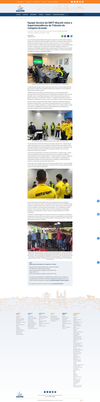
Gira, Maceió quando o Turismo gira (55, 320)
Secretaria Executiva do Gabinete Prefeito (77, 343)
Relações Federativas (77, 336)
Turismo (74, 362)
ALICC (74, 372)
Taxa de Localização (43, 321)
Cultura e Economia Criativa (77, 326)
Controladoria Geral (77, 324)
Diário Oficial (36, 1)
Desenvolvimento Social (77, 322)
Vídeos (63, 325)
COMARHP (75, 374)
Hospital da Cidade (19, 334)
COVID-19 (44, 1)
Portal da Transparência (20, 322)
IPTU (40, 319)
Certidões (41, 322)
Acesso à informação (53, 1)
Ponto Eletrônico (31, 325)
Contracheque (30, 321)
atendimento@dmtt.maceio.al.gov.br (59, 280)
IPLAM (74, 384)
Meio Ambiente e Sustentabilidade (76, 381)
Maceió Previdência (77, 379)
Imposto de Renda (31, 322)
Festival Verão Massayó (55, 318)
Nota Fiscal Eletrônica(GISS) (44, 323)
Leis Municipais (19, 333)
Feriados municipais (32, 317)
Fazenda (75, 330)
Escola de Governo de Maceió (77, 377)
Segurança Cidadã (76, 348)
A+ (98, 238)
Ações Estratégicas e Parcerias (77, 320)
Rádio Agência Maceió (66, 321)
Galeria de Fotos (65, 317)
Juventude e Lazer (76, 369)
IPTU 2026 (18, 323)
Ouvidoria (28, 1)
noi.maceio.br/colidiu (57, 283)
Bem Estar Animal (76, 366)
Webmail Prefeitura (31, 324)
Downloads (64, 322)
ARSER (74, 373)
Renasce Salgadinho (77, 386)
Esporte (74, 363)
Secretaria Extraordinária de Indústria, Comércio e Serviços (78, 346)
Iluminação (75, 383)
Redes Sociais (18, 332)
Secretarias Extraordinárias (78, 364)
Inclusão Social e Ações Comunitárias (77, 368)
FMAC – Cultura (76, 328)
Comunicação (75, 323)
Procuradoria (75, 340)
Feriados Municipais (20, 319)
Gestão (74, 318)
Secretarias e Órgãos (58, 14)
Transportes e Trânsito (77, 385)
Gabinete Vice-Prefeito (77, 339)
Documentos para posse (32, 328)
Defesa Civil (75, 375)
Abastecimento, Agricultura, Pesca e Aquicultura (77, 357)
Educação (75, 329)
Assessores (64, 319)
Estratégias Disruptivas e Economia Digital (78, 351)
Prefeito (17, 317)
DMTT (30, 263)
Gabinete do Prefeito (77, 338)
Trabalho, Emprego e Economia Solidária (77, 360)
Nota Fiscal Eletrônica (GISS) (20, 325)
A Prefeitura (18, 316)
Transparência (20, 1)
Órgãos (74, 370)
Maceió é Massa (54, 316)
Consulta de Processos (32, 323)
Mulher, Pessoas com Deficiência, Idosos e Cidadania (77, 354)
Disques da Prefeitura (20, 330)
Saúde (74, 341)
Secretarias (75, 317)
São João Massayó (54, 317)
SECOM (63, 316)
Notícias (17, 327)
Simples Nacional (42, 325)
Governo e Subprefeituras (78, 331)
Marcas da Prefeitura (66, 327)
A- (98, 262)
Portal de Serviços (19, 329)
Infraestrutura (76, 333)
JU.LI (65, 152)
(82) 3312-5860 (52, 396)
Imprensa (64, 328)
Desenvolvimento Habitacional (76, 335)
